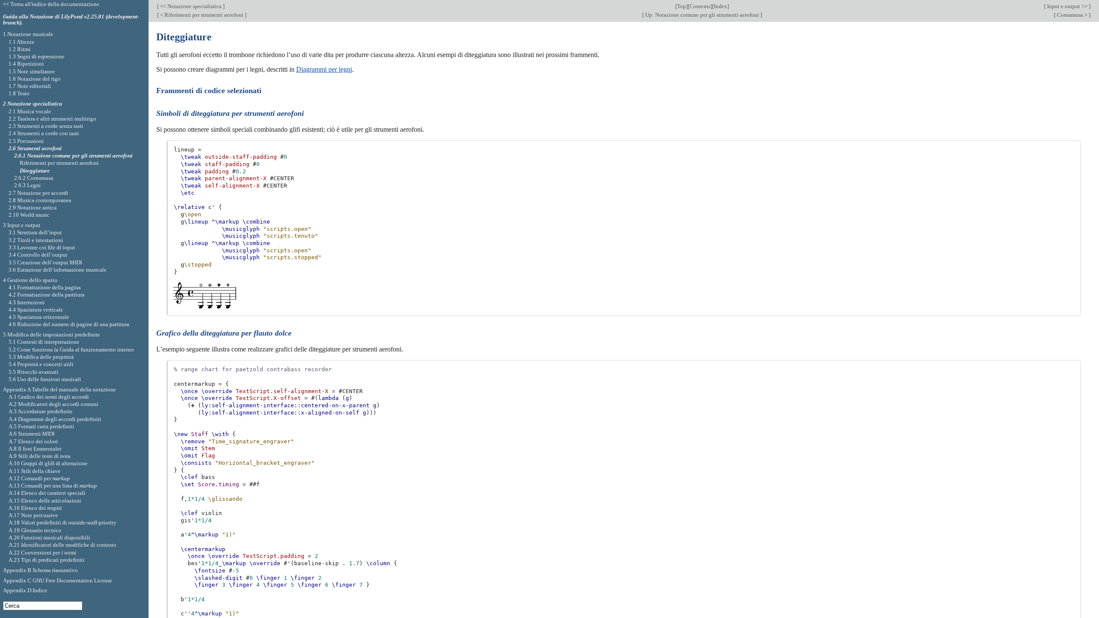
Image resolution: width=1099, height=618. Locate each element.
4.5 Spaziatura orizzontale (39, 317)
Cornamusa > (1072, 15)
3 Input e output (21, 225)
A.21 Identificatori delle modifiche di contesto (62, 545)
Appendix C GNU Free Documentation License (57, 580)
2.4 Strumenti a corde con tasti (44, 133)
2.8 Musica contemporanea (40, 200)
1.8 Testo (19, 93)
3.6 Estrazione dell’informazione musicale (57, 270)
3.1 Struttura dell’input (35, 232)
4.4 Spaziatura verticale (36, 309)
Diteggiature (35, 170)
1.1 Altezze (21, 42)
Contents (699, 6)
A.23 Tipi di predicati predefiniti (47, 560)
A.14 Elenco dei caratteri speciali (47, 493)
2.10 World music (29, 215)
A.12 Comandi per (39, 478)
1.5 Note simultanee (32, 71)
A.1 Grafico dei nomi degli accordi (49, 397)
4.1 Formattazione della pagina (45, 287)
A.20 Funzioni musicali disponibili (49, 537)
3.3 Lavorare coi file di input (42, 247)
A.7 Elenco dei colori (33, 441)
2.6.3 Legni (27, 185)
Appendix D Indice (25, 590)
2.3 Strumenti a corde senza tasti (46, 126)
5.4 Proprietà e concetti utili (41, 364)
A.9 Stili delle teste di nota (39, 456)
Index (720, 6)
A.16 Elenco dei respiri (35, 508)
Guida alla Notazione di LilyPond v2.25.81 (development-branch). (71, 19)
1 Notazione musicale (28, 34)
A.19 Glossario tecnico (35, 530)
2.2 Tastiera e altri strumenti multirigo (52, 118)
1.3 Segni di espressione (36, 56)
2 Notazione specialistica (32, 103)
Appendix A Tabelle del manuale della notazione (59, 389)
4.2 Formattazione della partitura (47, 294)
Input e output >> (1067, 6)
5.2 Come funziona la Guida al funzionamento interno (71, 349)
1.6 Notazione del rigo (35, 79)
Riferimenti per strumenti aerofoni (59, 163)
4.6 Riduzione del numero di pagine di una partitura (69, 324)
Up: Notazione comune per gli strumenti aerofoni (702, 15)
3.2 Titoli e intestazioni (36, 240)
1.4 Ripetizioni (26, 64)
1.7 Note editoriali (30, 86)
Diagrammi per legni (324, 69)
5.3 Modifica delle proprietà (41, 357)
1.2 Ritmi (19, 49)
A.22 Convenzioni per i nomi (42, 552)
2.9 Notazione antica (33, 207)
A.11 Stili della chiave (35, 471)
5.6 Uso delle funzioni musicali (45, 379)
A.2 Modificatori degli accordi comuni (53, 404)
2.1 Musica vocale (30, 111)
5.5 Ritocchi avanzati (33, 372)
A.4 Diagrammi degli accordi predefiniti (55, 419)
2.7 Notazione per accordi (38, 193)
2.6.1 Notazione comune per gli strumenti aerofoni (73, 155)
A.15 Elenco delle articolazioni (45, 500)
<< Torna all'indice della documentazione (51, 4)
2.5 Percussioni (26, 141)
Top (681, 6)
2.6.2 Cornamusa (33, 178)
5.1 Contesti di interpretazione (44, 342)
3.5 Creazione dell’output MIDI (45, 262)
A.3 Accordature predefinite (41, 411)
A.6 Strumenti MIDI (32, 433)
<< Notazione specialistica (191, 6)
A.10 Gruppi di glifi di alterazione (48, 463)
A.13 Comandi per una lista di (53, 485)
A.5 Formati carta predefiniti (41, 426)
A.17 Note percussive (33, 515)
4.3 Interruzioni (27, 302)
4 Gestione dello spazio (30, 280)
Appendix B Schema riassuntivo (40, 570)
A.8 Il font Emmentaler (35, 448)
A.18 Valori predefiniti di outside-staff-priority (62, 522)
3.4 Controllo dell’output (38, 254)
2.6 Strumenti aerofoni (35, 148)
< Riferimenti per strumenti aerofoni (202, 15)
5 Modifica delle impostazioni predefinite (51, 334)
